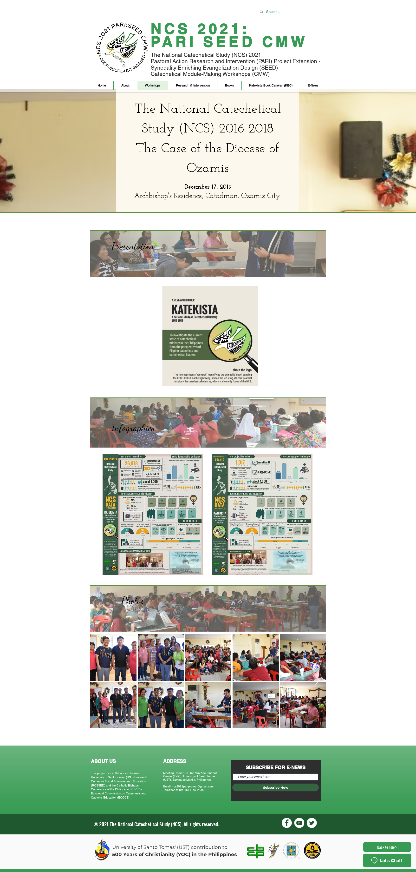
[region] (208, 254)
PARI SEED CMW (229, 41)
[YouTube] (299, 823)
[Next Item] (317, 681)
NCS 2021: (200, 28)
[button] (125, 85)
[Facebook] (287, 823)
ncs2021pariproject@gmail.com (193, 786)
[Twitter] (312, 823)
